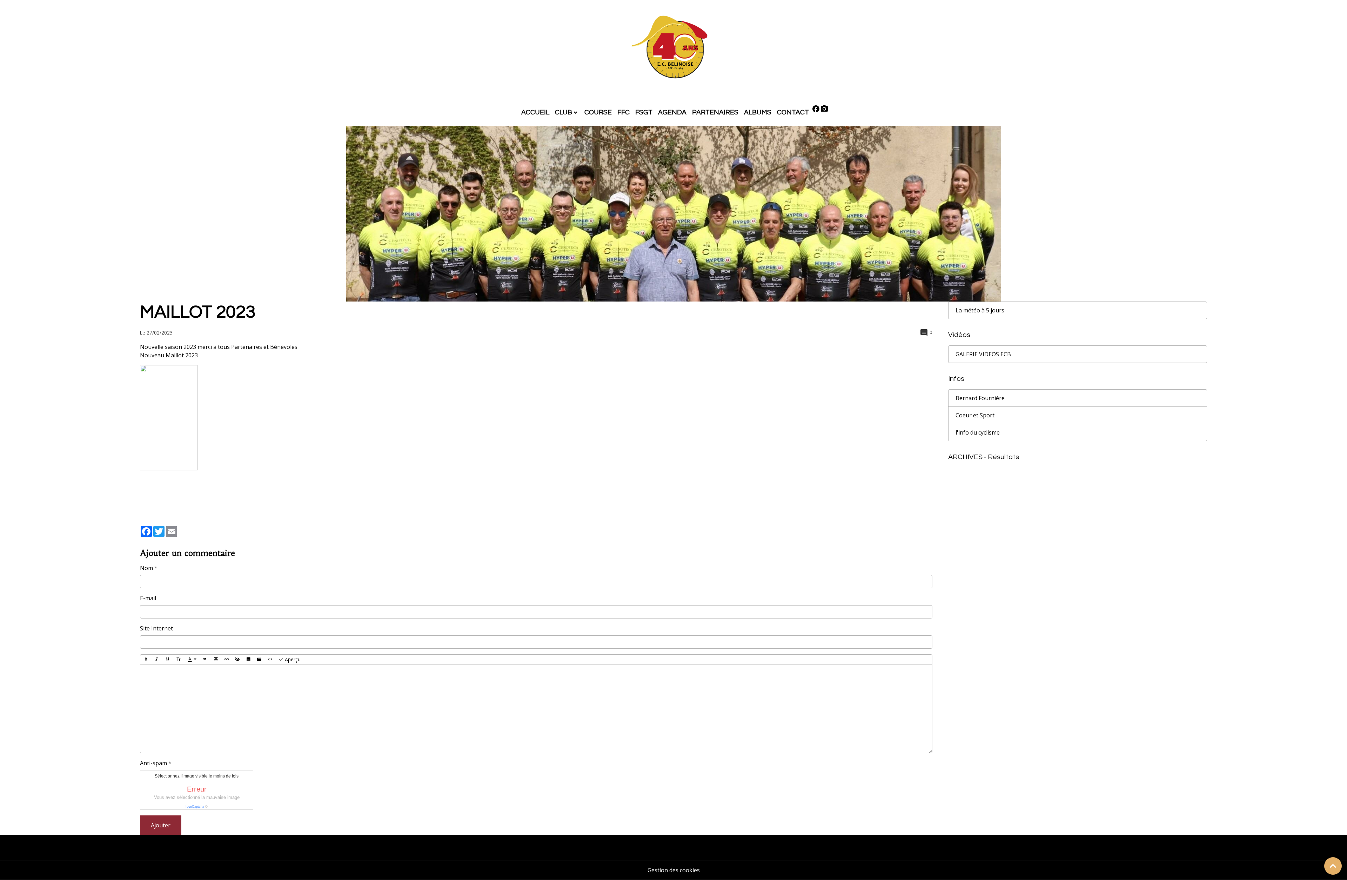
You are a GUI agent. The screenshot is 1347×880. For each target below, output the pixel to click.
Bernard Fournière (980, 398)
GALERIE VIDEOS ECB (983, 354)
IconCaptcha (195, 806)
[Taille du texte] (178, 659)
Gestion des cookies (674, 870)
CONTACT (793, 112)
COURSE (598, 112)
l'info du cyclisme (978, 432)
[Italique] (156, 659)
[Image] (248, 659)
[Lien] (226, 659)
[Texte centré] (215, 659)
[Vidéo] (259, 659)
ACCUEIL (535, 112)
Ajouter (160, 825)
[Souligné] (167, 659)
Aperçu (292, 659)
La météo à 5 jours (980, 310)
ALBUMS (757, 112)
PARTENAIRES (715, 112)
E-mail (148, 598)
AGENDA (672, 112)
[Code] (270, 659)
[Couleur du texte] (192, 659)
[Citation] (204, 659)
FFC (623, 112)
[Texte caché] (237, 659)
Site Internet (156, 628)
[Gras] (146, 659)
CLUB (563, 112)
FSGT (643, 112)
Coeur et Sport (975, 415)
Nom (146, 568)
